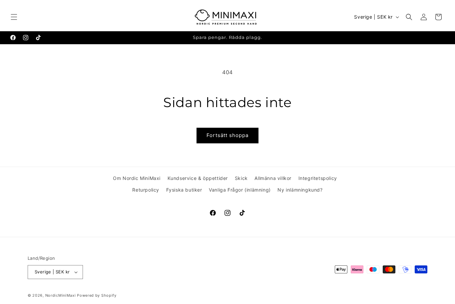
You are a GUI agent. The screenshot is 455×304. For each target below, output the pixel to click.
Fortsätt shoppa (227, 135)
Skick (241, 178)
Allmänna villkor (272, 178)
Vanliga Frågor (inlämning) (240, 190)
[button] (14, 17)
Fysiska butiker (184, 190)
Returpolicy (145, 190)
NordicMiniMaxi (60, 295)
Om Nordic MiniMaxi (137, 178)
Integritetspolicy (317, 178)
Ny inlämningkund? (299, 190)
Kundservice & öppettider (198, 178)
